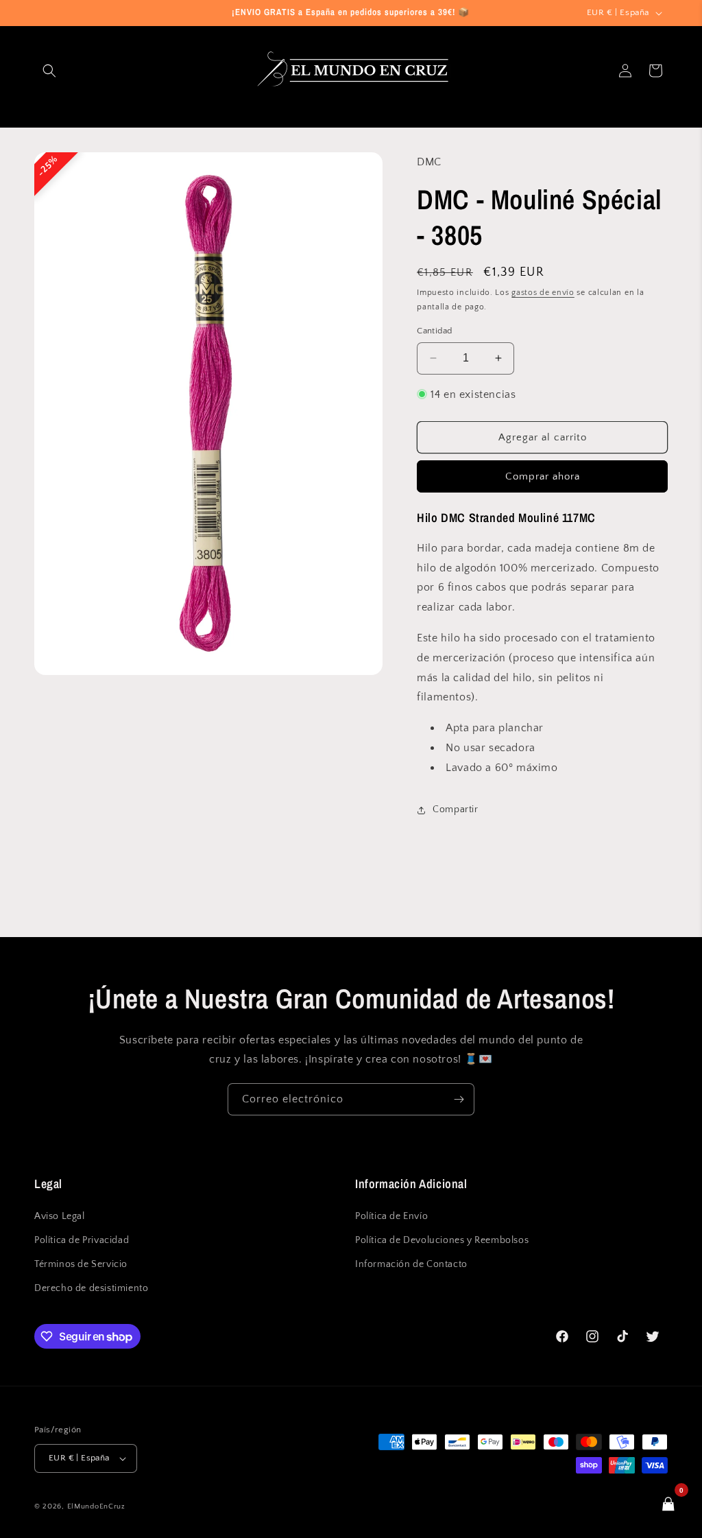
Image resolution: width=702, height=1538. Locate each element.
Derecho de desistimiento (91, 1288)
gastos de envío (542, 292)
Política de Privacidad (81, 1240)
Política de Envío (391, 1216)
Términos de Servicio (81, 1264)
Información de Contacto (411, 1264)
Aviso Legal (59, 1216)
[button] (49, 71)
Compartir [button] (455, 809)
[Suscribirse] (459, 1099)
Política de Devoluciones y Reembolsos (442, 1240)
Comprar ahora (542, 476)
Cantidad (434, 330)
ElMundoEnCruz (96, 1506)
